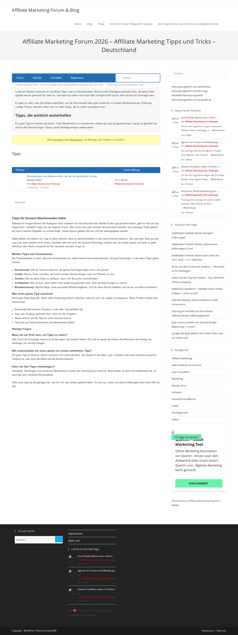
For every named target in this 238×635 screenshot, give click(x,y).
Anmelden (56, 77)
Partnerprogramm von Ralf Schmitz (191, 86)
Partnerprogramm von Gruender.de (191, 99)
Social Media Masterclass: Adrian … (199, 117)
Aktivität (37, 77)
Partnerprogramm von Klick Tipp (190, 91)
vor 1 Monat (121, 180)
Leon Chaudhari (180, 372)
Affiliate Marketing (182, 358)
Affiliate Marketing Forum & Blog (45, 10)
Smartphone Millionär (184, 399)
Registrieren (77, 77)
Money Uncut (179, 385)
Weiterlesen (218, 130)
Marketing (177, 378)
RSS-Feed (20, 202)
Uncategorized (180, 412)
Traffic (175, 406)
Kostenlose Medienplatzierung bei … (199, 191)
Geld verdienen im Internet (186, 365)
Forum (20, 77)
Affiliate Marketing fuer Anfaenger (45, 184)
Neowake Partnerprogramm (187, 95)
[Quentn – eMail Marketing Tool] (199, 431)
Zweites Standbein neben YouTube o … (201, 166)
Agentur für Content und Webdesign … (201, 142)
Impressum (75, 533)
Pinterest (177, 392)
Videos (175, 419)
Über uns (74, 540)
